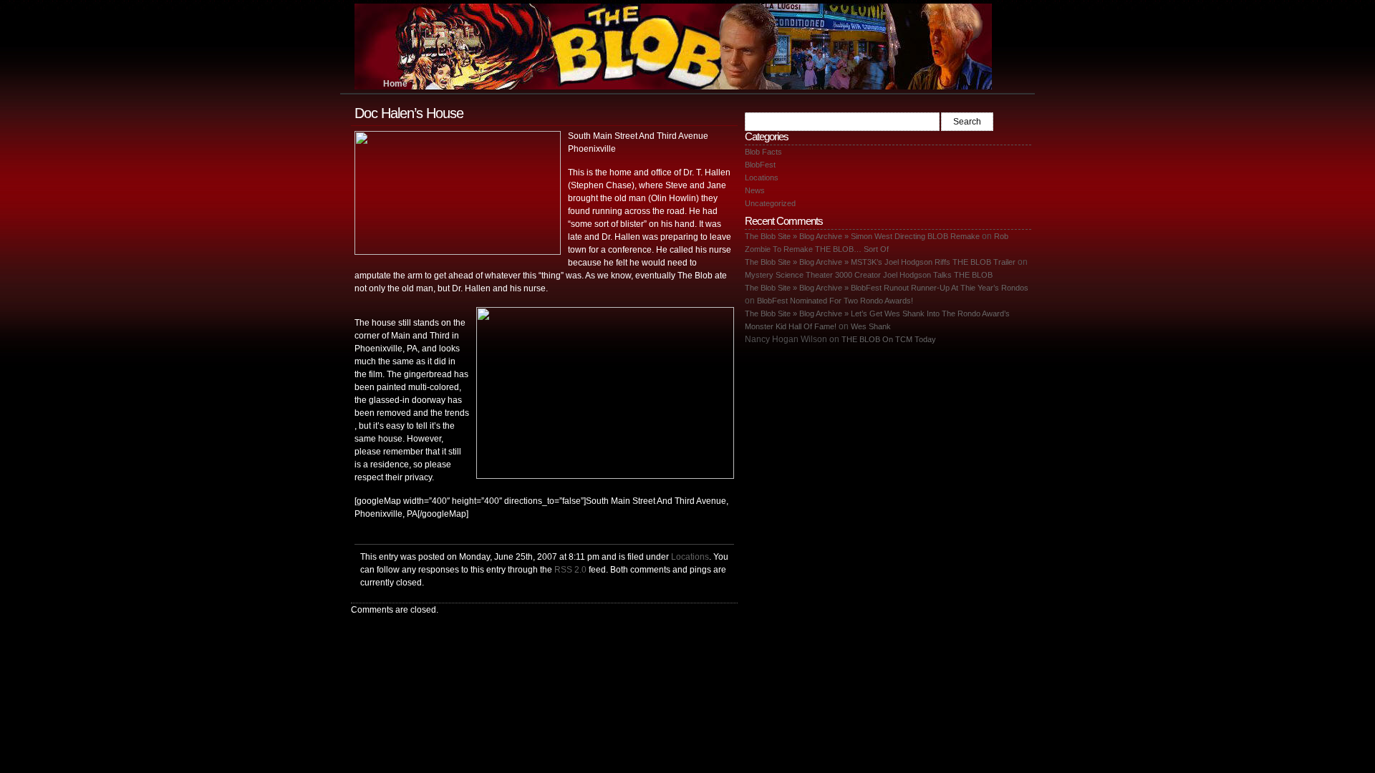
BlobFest (760, 164)
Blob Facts (763, 151)
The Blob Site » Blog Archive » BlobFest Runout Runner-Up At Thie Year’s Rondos (886, 287)
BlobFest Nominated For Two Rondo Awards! (835, 300)
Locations (690, 556)
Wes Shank (871, 326)
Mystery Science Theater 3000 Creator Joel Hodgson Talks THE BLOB (869, 275)
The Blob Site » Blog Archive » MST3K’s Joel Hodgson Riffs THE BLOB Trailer (880, 262)
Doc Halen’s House (408, 113)
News (755, 190)
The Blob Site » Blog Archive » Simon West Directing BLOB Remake (862, 236)
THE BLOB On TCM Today (888, 339)
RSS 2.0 (570, 569)
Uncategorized (770, 203)
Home (395, 84)
